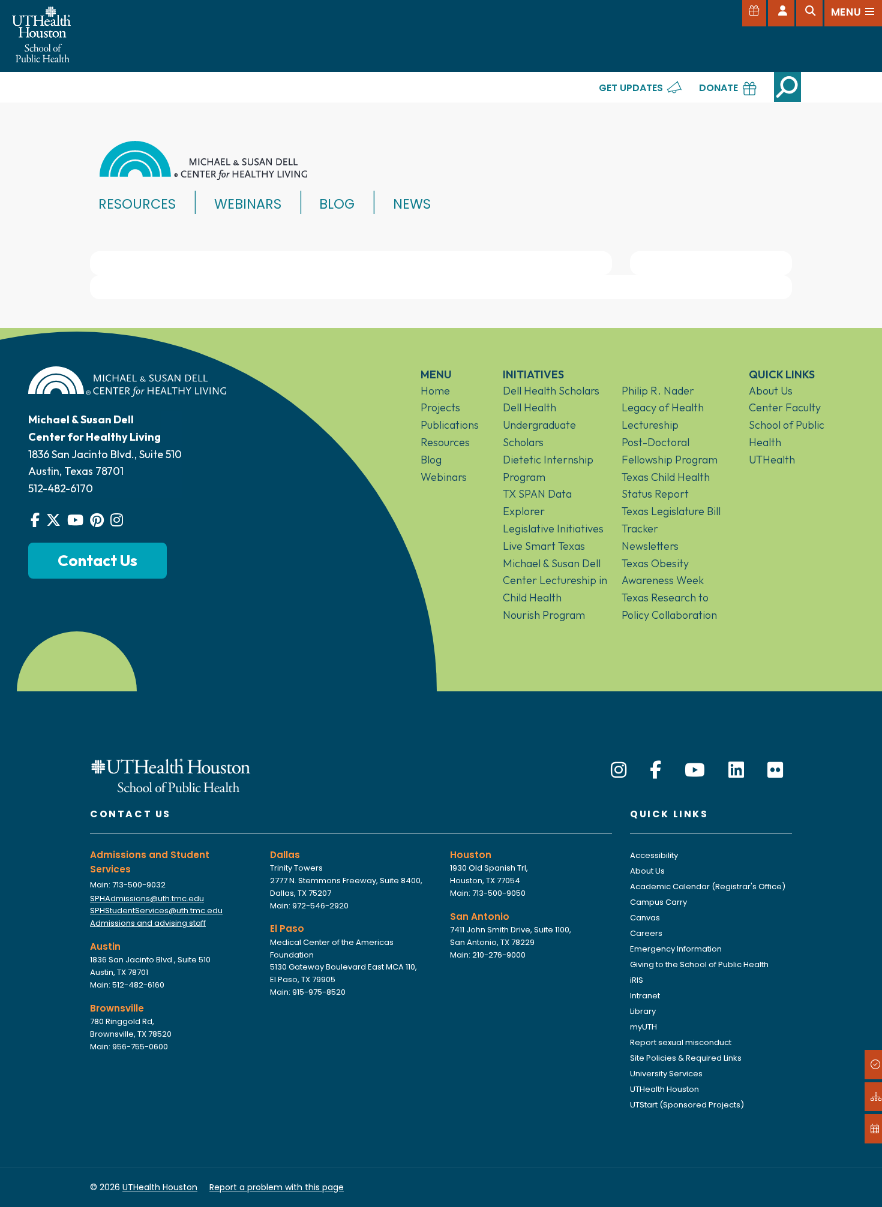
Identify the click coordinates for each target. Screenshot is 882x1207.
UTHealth (772, 459)
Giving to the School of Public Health (699, 964)
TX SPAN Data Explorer (537, 502)
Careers (646, 933)
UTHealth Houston (664, 1089)
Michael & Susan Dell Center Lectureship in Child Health (555, 580)
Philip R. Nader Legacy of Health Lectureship (663, 408)
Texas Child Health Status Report (666, 485)
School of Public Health (786, 433)
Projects (440, 407)
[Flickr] (775, 770)
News (412, 203)
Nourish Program (544, 615)
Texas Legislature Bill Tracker (671, 519)
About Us (771, 391)
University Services (666, 1073)
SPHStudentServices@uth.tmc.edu (156, 910)
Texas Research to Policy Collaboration (669, 606)
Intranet (645, 995)
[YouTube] (695, 770)
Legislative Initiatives (553, 528)
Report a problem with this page (276, 1187)
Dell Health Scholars (551, 391)
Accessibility (654, 855)
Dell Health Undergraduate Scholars (539, 425)
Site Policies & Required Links (686, 1058)
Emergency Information (676, 949)
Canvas (645, 917)
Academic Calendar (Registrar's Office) (707, 886)
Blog (337, 203)
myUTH (643, 1027)
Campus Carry (658, 902)
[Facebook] (655, 770)
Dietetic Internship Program (548, 468)
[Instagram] (618, 770)
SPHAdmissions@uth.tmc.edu (147, 898)
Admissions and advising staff (148, 923)
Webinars (247, 203)
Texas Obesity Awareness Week (663, 572)
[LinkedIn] (736, 770)
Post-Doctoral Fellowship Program (670, 450)
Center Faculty (785, 407)
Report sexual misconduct (680, 1042)
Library (643, 1011)
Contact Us (97, 560)
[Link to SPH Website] (171, 774)
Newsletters (650, 546)
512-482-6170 (60, 488)
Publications (450, 425)
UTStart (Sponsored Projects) (687, 1104)
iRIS (636, 980)
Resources (137, 203)
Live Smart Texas (544, 546)
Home (435, 391)
